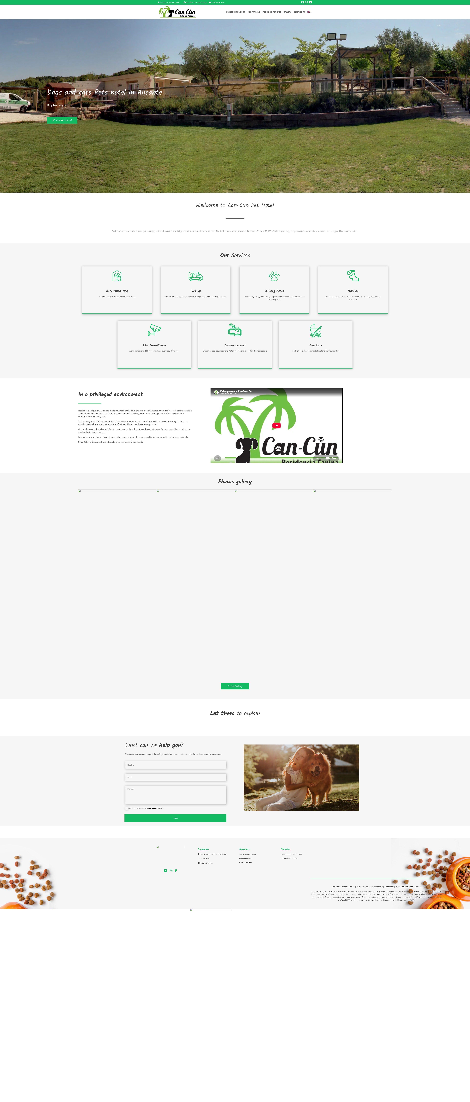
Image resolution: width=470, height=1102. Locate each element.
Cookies (418, 887)
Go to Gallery (235, 686)
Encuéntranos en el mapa (196, 2)
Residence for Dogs (235, 12)
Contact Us (299, 12)
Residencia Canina (245, 859)
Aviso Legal (389, 887)
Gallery (287, 12)
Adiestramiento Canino (247, 855)
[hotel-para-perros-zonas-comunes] (352, 491)
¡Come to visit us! (62, 120)
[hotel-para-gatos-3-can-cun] (117, 491)
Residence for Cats (272, 12)
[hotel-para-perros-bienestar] (196, 491)
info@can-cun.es (218, 2)
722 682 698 (174, 2)
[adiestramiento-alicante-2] (274, 491)
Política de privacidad (154, 808)
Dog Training (253, 12)
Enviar (175, 818)
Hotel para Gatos (245, 863)
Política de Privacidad (404, 887)
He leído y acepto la (145, 808)
